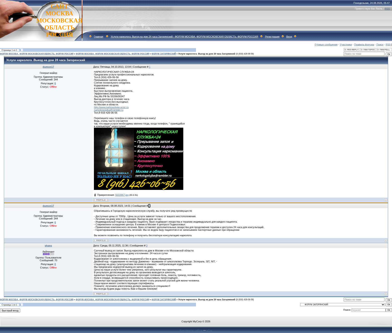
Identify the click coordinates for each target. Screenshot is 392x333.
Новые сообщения (327, 44)
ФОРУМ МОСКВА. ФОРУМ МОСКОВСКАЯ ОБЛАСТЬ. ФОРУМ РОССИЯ (36, 54)
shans (48, 245)
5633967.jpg (122, 195)
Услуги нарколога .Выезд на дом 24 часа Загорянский (206, 54)
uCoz (209, 330)
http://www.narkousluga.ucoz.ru (111, 107)
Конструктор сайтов (191, 330)
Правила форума (364, 44)
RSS (387, 8)
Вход (289, 36)
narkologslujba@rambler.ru (108, 110)
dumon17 (48, 66)
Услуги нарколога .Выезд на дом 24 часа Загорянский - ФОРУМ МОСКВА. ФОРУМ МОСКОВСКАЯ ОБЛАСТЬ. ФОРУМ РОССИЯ (184, 36)
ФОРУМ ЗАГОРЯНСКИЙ (164, 54)
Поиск (379, 44)
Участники (346, 44)
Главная (98, 36)
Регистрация (272, 36)
